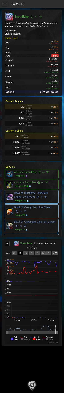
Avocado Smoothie (25, 182)
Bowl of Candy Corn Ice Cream (32, 207)
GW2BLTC (17, 4)
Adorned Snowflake (25, 172)
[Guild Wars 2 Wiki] (40, 17)
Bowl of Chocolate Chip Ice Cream (34, 221)
